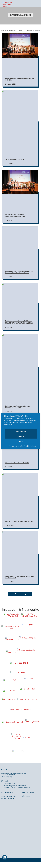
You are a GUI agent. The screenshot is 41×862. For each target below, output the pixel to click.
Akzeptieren (21, 431)
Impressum (25, 795)
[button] (34, 3)
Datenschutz (26, 797)
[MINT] (20, 28)
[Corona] (4, 28)
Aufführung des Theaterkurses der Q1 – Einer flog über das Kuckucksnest (19, 272)
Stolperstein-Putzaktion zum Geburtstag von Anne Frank (19, 577)
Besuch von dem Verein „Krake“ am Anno (19, 521)
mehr (21, 441)
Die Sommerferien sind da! (14, 159)
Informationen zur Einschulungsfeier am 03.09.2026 (19, 79)
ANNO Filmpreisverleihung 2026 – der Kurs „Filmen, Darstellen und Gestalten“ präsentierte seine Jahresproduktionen (19, 322)
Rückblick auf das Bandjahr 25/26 (17, 463)
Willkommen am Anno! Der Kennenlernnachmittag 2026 (15, 215)
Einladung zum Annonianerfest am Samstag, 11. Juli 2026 (17, 406)
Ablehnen (21, 436)
